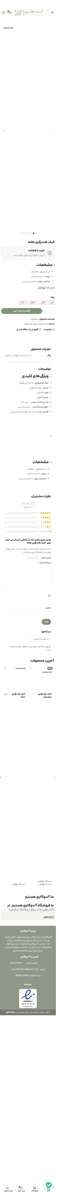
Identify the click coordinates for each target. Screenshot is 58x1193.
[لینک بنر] (28, 4)
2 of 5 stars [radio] (35, 725)
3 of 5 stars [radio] (33, 725)
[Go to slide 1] (33, 233)
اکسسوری (43, 324)
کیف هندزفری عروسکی (45, 1049)
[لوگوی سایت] (28, 12)
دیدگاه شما (44, 730)
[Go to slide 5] (22, 233)
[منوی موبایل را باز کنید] (52, 12)
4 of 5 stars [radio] (30, 725)
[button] (52, 130)
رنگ (52, 297)
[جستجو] (3, 12)
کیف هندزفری (30, 324)
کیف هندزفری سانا (18, 1049)
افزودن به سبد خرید (21, 311)
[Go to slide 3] (28, 233)
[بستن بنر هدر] (3, 4)
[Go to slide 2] (31, 233)
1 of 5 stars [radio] (37, 725)
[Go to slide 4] (25, 233)
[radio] (52, 302)
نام (49, 763)
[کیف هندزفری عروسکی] (41, 938)
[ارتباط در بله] (49, 1186)
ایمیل (48, 775)
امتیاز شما (46, 725)
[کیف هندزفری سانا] (14, 938)
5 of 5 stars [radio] (28, 725)
